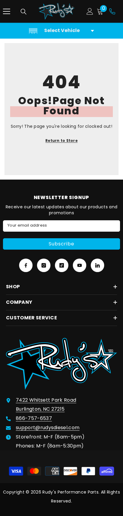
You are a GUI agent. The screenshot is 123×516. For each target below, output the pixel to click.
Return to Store (61, 140)
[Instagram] (43, 265)
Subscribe (61, 243)
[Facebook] (26, 265)
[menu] (6, 11)
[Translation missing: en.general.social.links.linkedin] (97, 265)
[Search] (23, 11)
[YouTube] (79, 265)
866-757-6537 (34, 418)
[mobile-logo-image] (57, 11)
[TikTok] (61, 265)
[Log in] (90, 11)
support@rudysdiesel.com (47, 427)
